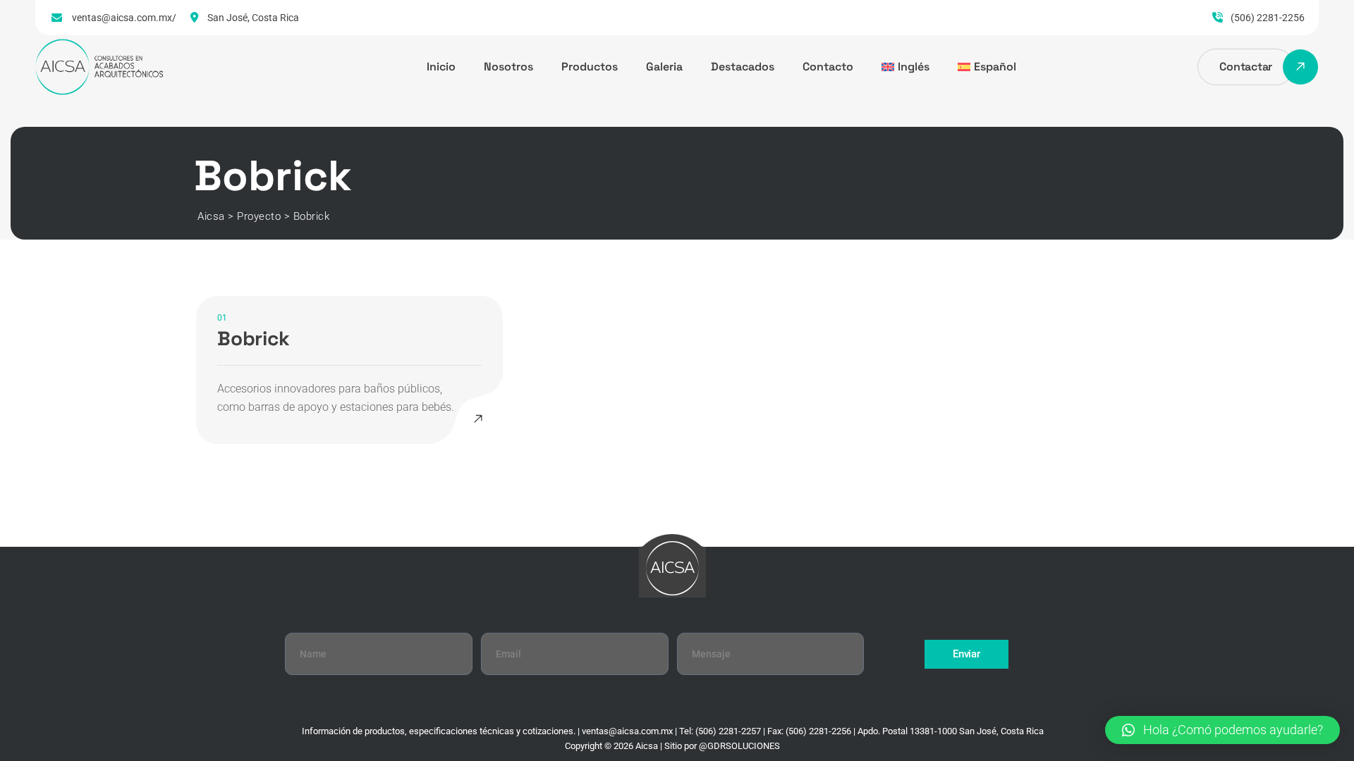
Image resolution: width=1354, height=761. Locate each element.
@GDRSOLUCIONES (739, 746)
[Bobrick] (478, 419)
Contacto (828, 66)
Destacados (742, 66)
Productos (589, 66)
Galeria (664, 66)
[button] (1222, 730)
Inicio (441, 66)
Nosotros (508, 66)
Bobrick (253, 338)
